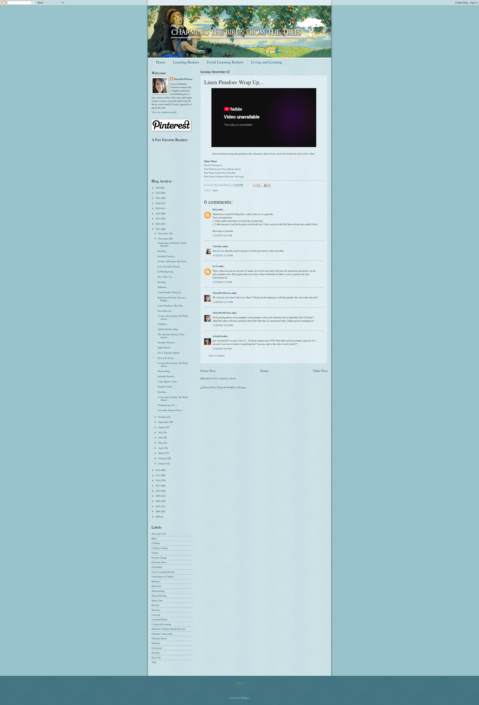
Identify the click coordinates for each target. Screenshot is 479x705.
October (162, 417)
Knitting (156, 609)
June (160, 437)
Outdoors (156, 643)
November (163, 238)
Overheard (156, 648)
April (161, 448)
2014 (158, 470)
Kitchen (155, 605)
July (160, 432)
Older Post (320, 370)
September (163, 422)
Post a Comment (217, 355)
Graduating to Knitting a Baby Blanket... (172, 244)
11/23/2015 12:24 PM (223, 255)
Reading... (162, 251)
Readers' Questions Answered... (173, 261)
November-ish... (165, 310)
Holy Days (157, 586)
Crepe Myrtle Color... (168, 381)
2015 (158, 229)
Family (155, 552)
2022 (158, 192)
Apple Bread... (164, 347)
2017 (158, 218)
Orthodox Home (159, 638)
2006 (158, 511)
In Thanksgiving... (166, 271)
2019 (158, 208)
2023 (158, 187)
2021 (158, 198)
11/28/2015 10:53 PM (223, 302)
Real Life (156, 657)
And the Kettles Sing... (168, 329)
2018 (158, 213)
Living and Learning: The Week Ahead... (173, 317)
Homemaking (158, 591)
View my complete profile (164, 112)
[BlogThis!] (258, 185)
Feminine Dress (159, 562)
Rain (215, 209)
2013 (158, 475)
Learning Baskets (186, 62)
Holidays (156, 581)
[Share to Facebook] (265, 185)
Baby (154, 538)
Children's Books (160, 548)
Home (160, 62)
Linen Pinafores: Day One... (171, 305)
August (162, 427)
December (163, 233)
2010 (158, 490)
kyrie (215, 266)
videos (215, 190)
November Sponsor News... (170, 410)
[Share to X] (262, 185)
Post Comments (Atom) (224, 378)
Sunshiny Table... (166, 386)
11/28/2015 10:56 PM (223, 325)
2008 (158, 501)
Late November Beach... (169, 266)
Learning (156, 614)
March (161, 453)
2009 (158, 496)
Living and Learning (266, 62)
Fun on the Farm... (166, 358)
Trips (154, 662)
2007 (158, 506)
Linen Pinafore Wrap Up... (170, 292)
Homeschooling (159, 595)
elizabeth (217, 336)
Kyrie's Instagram (213, 165)
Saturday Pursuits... (167, 256)
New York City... (165, 276)
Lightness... (163, 324)
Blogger (245, 697)
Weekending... (164, 371)
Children (156, 543)
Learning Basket (159, 619)
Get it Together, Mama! (169, 352)
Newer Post (208, 370)
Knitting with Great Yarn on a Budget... (172, 299)
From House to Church (162, 576)
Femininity (157, 567)
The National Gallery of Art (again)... (171, 336)
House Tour (157, 600)
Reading (156, 652)
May (160, 442)
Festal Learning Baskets (225, 62)
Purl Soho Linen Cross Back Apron (222, 169)
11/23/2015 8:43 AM (222, 235)
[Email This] (255, 185)
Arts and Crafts (159, 533)
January (162, 463)
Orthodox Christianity (162, 633)
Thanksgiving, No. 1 (167, 405)
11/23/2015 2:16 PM (222, 282)
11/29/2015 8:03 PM (222, 348)
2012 (158, 480)
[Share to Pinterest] (269, 185)
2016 (158, 223)
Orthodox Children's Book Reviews (168, 629)
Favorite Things (159, 557)
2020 (158, 203)
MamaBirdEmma (222, 292)
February (162, 458)
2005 (158, 516)
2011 (158, 485)
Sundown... (163, 287)
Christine (217, 246)
